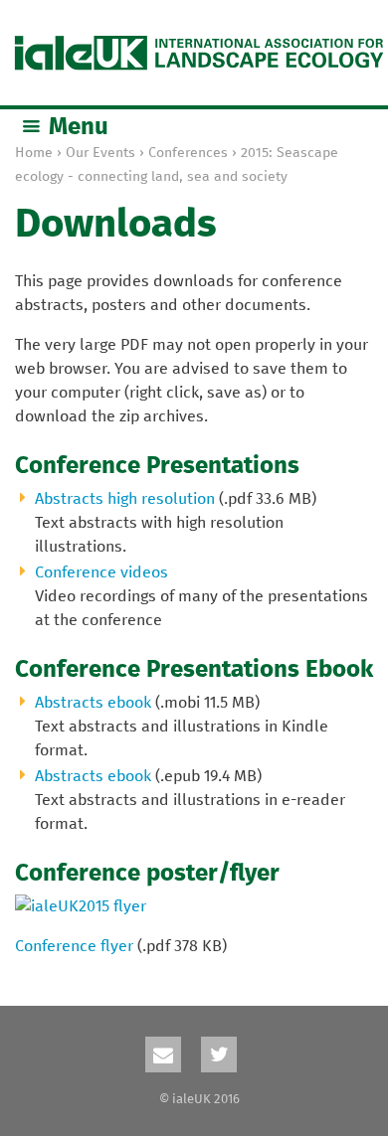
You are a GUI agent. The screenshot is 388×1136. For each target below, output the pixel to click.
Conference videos (101, 572)
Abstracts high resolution (125, 499)
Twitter (219, 1054)
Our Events (100, 153)
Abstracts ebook (93, 703)
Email (163, 1054)
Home (34, 153)
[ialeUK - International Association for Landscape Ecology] (199, 53)
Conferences (188, 153)
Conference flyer (74, 946)
